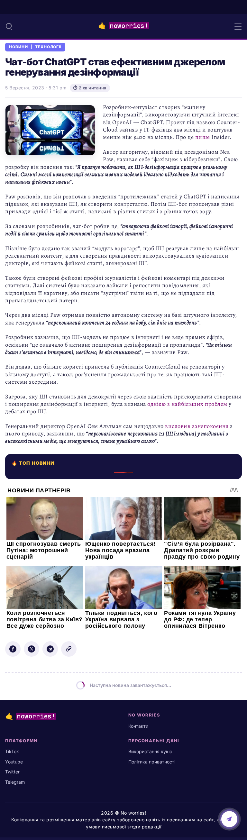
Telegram (15, 782)
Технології (48, 47)
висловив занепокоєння (197, 426)
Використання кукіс (150, 751)
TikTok (12, 751)
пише (202, 137)
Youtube (14, 761)
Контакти (138, 726)
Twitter (12, 771)
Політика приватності (151, 761)
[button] (9, 26)
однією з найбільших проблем (187, 404)
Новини (18, 47)
